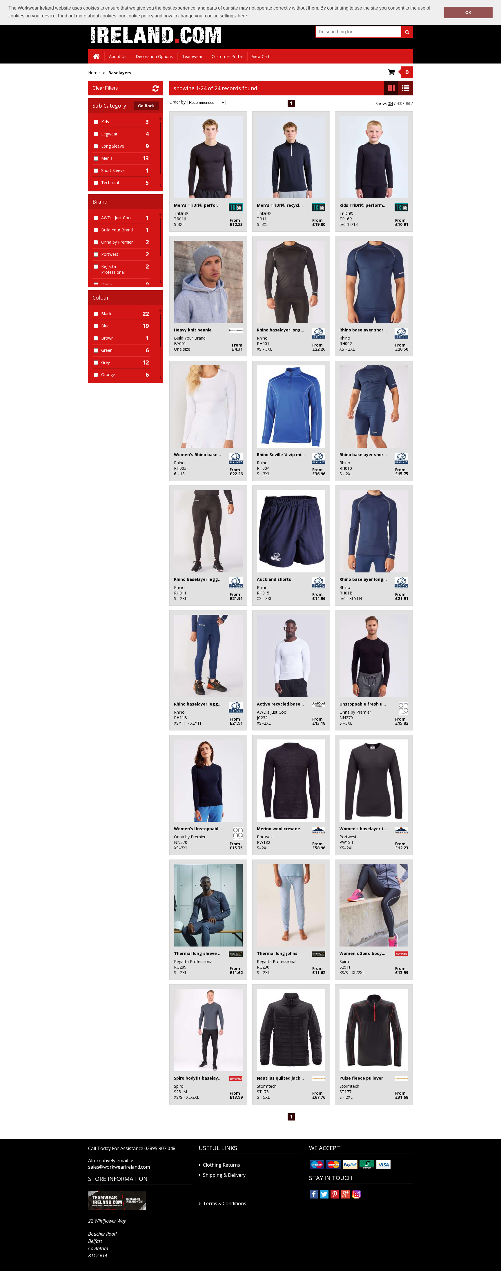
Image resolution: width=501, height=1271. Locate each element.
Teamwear (192, 56)
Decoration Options (154, 56)
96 (408, 103)
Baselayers (119, 72)
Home (94, 72)
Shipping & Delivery (224, 1175)
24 (390, 103)
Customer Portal (227, 56)
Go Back (146, 105)
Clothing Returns (221, 1165)
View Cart (261, 56)
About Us (117, 56)
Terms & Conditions (224, 1203)
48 (399, 103)
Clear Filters (105, 88)
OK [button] (468, 12)
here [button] (242, 15)
